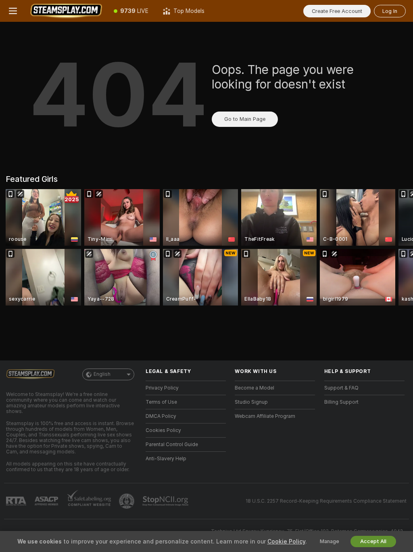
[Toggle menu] (13, 11)
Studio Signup (251, 402)
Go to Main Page (244, 119)
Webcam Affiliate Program (265, 416)
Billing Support (341, 402)
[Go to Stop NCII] (166, 501)
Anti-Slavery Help (166, 458)
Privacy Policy (162, 388)
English (102, 374)
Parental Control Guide (172, 444)
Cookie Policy (286, 541)
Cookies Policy (163, 430)
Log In (389, 11)
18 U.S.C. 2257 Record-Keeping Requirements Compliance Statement (326, 501)
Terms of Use (161, 402)
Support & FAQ (341, 388)
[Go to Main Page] (66, 11)
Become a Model (254, 388)
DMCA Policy (161, 416)
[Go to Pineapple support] (127, 501)
